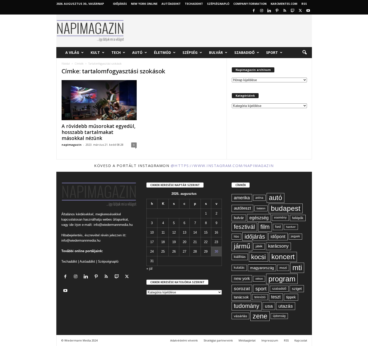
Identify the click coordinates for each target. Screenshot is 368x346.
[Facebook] (254, 11)
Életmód (162, 52)
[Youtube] (308, 11)
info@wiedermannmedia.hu (113, 225)
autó (275, 198)
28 (195, 251)
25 (163, 251)
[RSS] (285, 11)
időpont (278, 236)
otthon (259, 278)
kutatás (239, 267)
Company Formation (250, 4)
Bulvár (216, 52)
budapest (285, 208)
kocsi (258, 257)
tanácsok (241, 297)
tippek (291, 297)
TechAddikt (194, 4)
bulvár (239, 218)
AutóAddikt (171, 4)
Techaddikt (69, 261)
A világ (72, 52)
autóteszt (242, 208)
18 (163, 242)
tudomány (246, 306)
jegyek (295, 236)
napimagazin (72, 144)
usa (269, 306)
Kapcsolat (300, 340)
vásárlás (240, 316)
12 (174, 232)
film (265, 226)
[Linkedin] (269, 11)
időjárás (255, 236)
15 (206, 232)
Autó (137, 52)
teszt (276, 296)
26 (174, 251)
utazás (285, 306)
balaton (261, 208)
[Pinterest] (277, 11)
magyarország (262, 268)
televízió (260, 297)
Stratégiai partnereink (218, 340)
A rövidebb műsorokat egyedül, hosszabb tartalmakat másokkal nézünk (98, 132)
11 (163, 232)
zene (260, 316)
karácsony (278, 246)
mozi (283, 268)
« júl (149, 268)
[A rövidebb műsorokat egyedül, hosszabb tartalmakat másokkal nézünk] (99, 100)
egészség (259, 217)
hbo (236, 236)
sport (261, 288)
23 (216, 242)
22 (206, 242)
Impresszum (269, 340)
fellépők (297, 218)
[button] (304, 52)
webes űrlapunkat (115, 219)
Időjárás (120, 4)
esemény (280, 217)
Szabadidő (244, 52)
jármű (242, 246)
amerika (242, 197)
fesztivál (244, 227)
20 (184, 242)
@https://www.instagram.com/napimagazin (222, 165)
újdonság (279, 315)
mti (297, 268)
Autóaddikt (87, 261)
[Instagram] (262, 11)
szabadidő (279, 288)
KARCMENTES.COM (284, 4)
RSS (304, 4)
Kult (95, 52)
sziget (297, 288)
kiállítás (240, 257)
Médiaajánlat (247, 340)
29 (206, 251)
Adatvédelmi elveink (184, 340)
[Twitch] (293, 11)
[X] (300, 11)
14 (195, 232)
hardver (291, 226)
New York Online (144, 4)
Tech (116, 52)
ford (278, 227)
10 (152, 232)
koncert (283, 257)
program (281, 279)
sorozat (242, 288)
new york (242, 278)
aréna (259, 197)
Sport (272, 52)
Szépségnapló (218, 4)
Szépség (190, 52)
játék (259, 246)
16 (216, 232)
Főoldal (66, 63)
